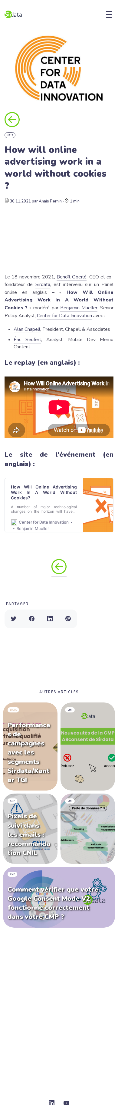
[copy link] (68, 619)
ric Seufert (29, 339)
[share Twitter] (14, 619)
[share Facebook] (32, 619)
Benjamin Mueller (78, 307)
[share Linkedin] (50, 619)
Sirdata (42, 284)
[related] (88, 746)
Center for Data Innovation (64, 315)
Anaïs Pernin (50, 201)
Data (10, 135)
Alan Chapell (27, 329)
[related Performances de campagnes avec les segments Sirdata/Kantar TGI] (30, 746)
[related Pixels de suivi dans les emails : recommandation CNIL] (30, 828)
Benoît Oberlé (72, 277)
